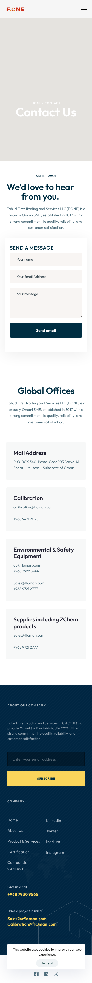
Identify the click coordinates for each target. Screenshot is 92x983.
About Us (18, 830)
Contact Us (17, 862)
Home (12, 819)
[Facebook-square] (36, 973)
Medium (53, 841)
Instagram (55, 852)
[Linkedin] (46, 973)
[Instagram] (55, 973)
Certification (18, 851)
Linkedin (53, 820)
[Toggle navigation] (73, 9)
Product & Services (23, 841)
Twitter (52, 830)
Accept (47, 963)
